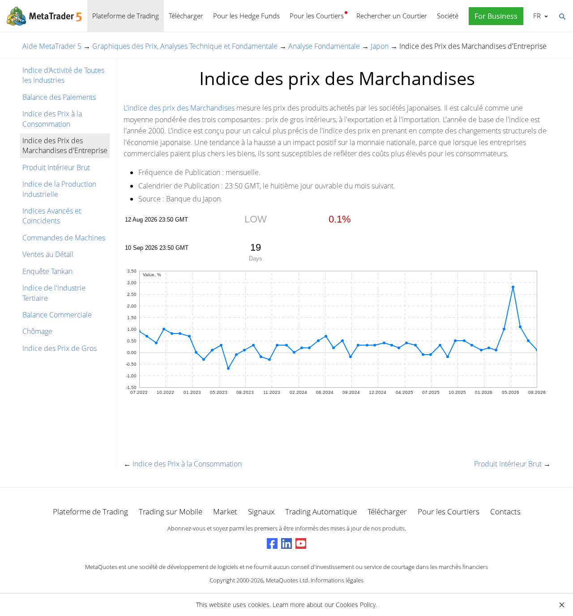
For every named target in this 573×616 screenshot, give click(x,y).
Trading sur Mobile (170, 511)
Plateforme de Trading (125, 15)
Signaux (261, 511)
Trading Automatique (321, 511)
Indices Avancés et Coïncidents (51, 216)
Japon (380, 46)
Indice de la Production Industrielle (59, 189)
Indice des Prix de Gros (59, 348)
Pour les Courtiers (317, 15)
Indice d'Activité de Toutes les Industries (63, 75)
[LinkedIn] (286, 543)
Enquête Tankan (47, 271)
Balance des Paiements (59, 97)
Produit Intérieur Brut (56, 167)
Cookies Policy (356, 604)
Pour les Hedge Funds (246, 15)
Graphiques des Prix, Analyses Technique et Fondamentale (185, 46)
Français (535, 15)
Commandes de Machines (63, 238)
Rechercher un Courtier (391, 15)
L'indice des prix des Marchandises (179, 108)
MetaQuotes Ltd (287, 580)
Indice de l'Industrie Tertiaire (54, 293)
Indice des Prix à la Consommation (52, 118)
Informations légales (337, 580)
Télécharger (186, 15)
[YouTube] (300, 543)
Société (447, 15)
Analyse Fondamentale (324, 46)
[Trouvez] (562, 15)
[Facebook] (272, 543)
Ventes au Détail (47, 254)
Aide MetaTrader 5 (51, 46)
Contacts (505, 511)
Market (225, 511)
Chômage (37, 331)
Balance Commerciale (57, 315)
